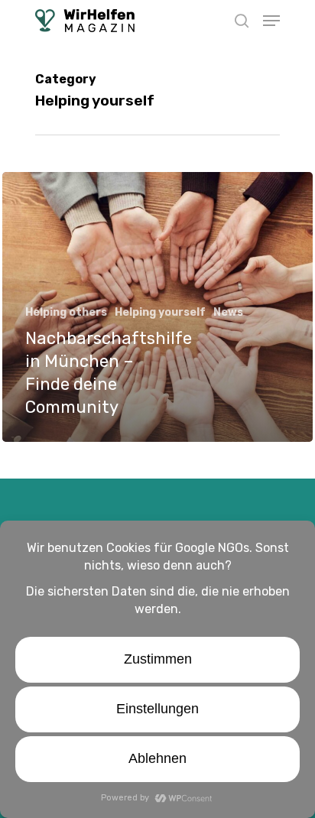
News (228, 312)
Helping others (66, 312)
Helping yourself (160, 312)
